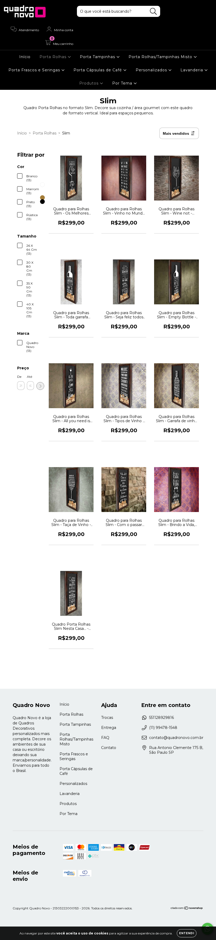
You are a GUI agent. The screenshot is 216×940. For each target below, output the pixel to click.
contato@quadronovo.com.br (176, 737)
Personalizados (152, 70)
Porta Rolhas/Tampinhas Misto (161, 56)
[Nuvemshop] (186, 909)
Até (29, 377)
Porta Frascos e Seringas (34, 70)
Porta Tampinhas (98, 56)
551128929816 (161, 717)
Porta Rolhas (54, 56)
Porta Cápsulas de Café (98, 70)
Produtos (89, 83)
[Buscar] (153, 11)
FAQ (105, 737)
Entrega (108, 727)
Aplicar (40, 386)
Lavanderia (192, 70)
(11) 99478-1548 (163, 727)
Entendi (186, 933)
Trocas (107, 717)
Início (25, 56)
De (19, 377)
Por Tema (123, 83)
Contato (108, 747)
